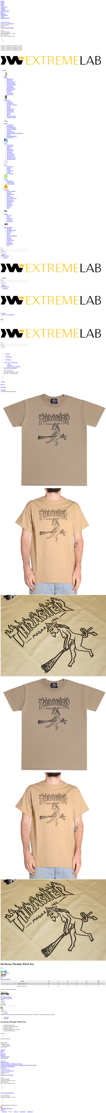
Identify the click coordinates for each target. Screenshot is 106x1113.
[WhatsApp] (1, 972)
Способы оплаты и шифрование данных (11, 1063)
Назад (9, 363)
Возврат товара (5, 1062)
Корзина (3, 1055)
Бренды (3, 1051)
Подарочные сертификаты (8, 1066)
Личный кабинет (5, 1056)
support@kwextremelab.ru (7, 27)
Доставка (3, 1061)
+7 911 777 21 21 (5, 22)
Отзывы (6, 1018)
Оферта (3, 1110)
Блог (2, 1052)
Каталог (3, 1049)
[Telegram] (4, 972)
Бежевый (3, 974)
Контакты (3, 1054)
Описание (6, 1017)
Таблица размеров (5, 979)
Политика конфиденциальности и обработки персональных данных (19, 1065)
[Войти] (1, 318)
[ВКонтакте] (6, 972)
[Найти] (4, 252)
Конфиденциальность (6, 1108)
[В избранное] (2, 968)
